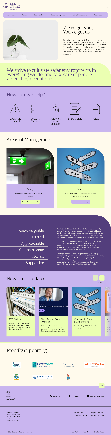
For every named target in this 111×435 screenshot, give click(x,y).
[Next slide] (101, 278)
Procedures (11, 15)
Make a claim (79, 413)
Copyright (86, 432)
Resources (98, 15)
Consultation (38, 15)
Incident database (97, 415)
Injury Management (80, 15)
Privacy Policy (74, 432)
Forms (24, 15)
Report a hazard (97, 413)
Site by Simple (99, 432)
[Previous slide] (95, 278)
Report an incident (80, 415)
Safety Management (58, 15)
